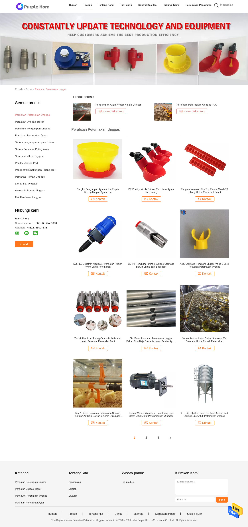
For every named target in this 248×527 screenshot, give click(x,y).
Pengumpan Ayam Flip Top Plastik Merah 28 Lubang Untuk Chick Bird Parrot (204, 191)
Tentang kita (96, 514)
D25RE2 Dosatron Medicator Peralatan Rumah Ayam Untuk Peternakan (97, 265)
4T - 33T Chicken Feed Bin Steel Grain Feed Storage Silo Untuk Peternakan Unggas (204, 414)
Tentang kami (106, 5)
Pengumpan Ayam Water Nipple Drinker (118, 104)
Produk (88, 5)
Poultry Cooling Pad (26, 162)
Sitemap (138, 514)
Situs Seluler (194, 514)
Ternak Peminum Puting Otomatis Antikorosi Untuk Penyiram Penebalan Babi (97, 340)
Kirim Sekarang (113, 111)
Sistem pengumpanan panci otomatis (35, 142)
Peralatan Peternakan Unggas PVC (196, 104)
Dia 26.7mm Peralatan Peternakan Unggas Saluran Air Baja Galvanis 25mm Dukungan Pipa (97, 414)
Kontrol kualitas (147, 5)
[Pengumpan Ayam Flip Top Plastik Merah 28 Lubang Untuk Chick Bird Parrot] (204, 159)
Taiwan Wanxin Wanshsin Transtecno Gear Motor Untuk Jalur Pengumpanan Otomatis (151, 414)
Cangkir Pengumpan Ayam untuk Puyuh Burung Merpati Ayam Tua (98, 191)
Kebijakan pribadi (165, 514)
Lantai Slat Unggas (26, 183)
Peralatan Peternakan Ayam (31, 135)
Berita (118, 514)
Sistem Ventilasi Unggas (29, 156)
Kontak (24, 244)
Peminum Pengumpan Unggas (32, 128)
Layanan (72, 495)
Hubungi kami (171, 5)
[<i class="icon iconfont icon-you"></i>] (170, 438)
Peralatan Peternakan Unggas (50, 89)
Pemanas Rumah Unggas (30, 176)
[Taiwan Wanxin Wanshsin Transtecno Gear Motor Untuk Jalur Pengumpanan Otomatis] (151, 383)
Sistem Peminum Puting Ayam (32, 149)
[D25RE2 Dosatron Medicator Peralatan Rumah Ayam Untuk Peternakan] (97, 234)
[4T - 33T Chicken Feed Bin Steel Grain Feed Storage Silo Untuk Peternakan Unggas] (204, 383)
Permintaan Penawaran (199, 5)
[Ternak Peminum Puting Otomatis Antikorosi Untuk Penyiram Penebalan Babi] (97, 308)
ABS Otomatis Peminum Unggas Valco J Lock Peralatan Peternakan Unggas (204, 265)
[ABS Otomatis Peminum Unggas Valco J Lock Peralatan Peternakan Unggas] (204, 234)
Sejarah (72, 489)
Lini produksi (128, 482)
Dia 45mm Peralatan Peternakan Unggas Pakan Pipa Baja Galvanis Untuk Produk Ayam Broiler (151, 340)
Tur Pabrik (126, 5)
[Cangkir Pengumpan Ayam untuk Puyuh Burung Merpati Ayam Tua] (97, 159)
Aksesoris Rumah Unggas (30, 190)
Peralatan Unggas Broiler (29, 121)
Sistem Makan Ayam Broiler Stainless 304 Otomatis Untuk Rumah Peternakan (204, 340)
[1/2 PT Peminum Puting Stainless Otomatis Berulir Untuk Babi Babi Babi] (151, 234)
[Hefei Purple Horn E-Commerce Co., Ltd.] (32, 6)
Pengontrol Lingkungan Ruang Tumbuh (35, 169)
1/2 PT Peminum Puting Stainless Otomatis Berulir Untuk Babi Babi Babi (151, 265)
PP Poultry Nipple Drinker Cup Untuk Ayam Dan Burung (151, 191)
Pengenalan (74, 482)
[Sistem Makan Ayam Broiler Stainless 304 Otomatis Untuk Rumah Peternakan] (204, 308)
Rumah (73, 5)
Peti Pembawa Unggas (28, 197)
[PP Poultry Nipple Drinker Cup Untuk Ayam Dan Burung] (151, 159)
